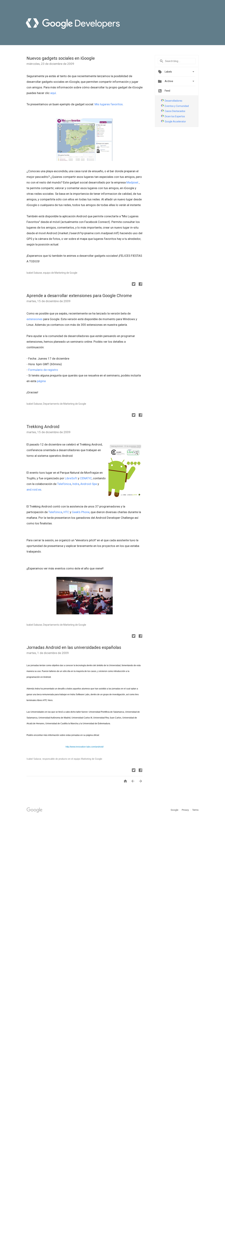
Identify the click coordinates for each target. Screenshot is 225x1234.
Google (175, 810)
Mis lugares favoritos (109, 104)
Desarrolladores (173, 100)
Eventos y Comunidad (177, 106)
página (41, 381)
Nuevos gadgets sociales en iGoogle (61, 58)
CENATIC (86, 478)
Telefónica (64, 484)
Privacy (185, 810)
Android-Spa (88, 484)
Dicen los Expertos (175, 116)
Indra (75, 484)
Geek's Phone (80, 512)
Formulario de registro (43, 370)
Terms (195, 810)
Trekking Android (43, 426)
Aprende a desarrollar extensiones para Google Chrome (79, 295)
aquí (53, 93)
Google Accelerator (175, 121)
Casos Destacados (175, 111)
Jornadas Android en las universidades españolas (74, 647)
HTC (66, 512)
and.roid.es (34, 489)
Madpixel (132, 182)
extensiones (35, 319)
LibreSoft (71, 478)
